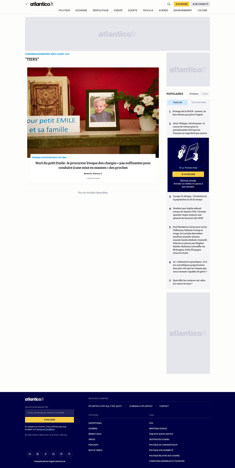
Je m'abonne (188, 174)
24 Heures (193, 94)
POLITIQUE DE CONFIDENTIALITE (163, 445)
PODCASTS (93, 445)
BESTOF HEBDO (95, 450)
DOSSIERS (93, 428)
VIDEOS (92, 439)
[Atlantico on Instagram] (61, 454)
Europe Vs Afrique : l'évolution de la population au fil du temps (190, 198)
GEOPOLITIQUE (100, 10)
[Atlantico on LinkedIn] (53, 454)
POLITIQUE (64, 10)
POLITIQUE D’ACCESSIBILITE (161, 450)
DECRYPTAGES (95, 423)
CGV (151, 423)
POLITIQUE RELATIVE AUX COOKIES (164, 455)
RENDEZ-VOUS (95, 434)
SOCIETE (132, 10)
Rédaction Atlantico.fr (93, 173)
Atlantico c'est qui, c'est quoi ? (105, 406)
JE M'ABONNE (182, 4)
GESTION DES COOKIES (159, 439)
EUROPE (118, 10)
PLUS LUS (177, 102)
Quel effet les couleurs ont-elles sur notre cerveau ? (189, 282)
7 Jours (205, 94)
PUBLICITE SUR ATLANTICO (161, 434)
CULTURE (202, 10)
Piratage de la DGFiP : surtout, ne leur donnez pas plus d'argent (189, 113)
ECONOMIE (81, 10)
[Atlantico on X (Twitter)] (38, 454)
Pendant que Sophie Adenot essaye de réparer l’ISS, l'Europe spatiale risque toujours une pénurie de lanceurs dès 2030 (189, 213)
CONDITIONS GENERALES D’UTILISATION (166, 461)
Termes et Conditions (45, 429)
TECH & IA (148, 10)
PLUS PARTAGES (199, 102)
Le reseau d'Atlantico (140, 406)
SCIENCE (163, 10)
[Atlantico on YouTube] (69, 454)
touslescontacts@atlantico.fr (49, 461)
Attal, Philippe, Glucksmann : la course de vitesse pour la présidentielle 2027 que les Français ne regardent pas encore (190, 128)
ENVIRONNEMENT (183, 10)
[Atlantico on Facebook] (45, 454)
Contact (164, 406)
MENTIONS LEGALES (158, 428)
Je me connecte (200, 4)
